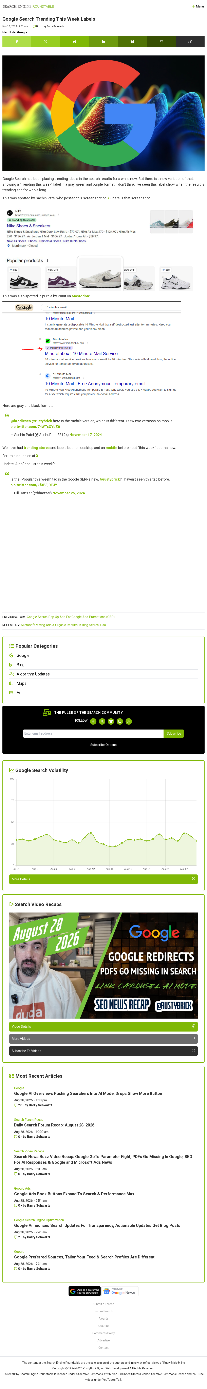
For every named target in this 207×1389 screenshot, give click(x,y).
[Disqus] (103, 558)
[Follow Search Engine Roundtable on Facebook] (93, 721)
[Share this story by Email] (161, 41)
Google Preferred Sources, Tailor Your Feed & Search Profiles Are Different (84, 1257)
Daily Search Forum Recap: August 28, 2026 (54, 1125)
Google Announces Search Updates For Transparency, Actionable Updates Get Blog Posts (97, 1225)
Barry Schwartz (55, 26)
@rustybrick (42, 421)
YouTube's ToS (111, 1379)
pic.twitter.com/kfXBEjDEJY (34, 485)
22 (20, 1105)
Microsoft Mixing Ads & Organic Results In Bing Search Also (63, 625)
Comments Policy (103, 1333)
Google (22, 32)
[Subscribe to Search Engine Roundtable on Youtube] (120, 721)
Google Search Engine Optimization (39, 1220)
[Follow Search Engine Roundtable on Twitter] (102, 721)
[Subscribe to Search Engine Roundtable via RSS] (129, 721)
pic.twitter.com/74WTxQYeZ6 (35, 426)
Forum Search (104, 1311)
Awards (104, 1318)
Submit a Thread (103, 1304)
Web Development (117, 1368)
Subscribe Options (103, 745)
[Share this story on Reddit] (74, 41)
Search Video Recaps (29, 1151)
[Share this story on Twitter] (45, 41)
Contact (103, 1347)
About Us (103, 1325)
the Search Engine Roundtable (61, 1362)
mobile (111, 448)
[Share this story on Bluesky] (132, 41)
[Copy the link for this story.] (190, 41)
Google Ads (22, 1188)
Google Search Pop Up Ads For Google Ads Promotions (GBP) (71, 617)
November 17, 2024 (86, 435)
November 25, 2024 (69, 493)
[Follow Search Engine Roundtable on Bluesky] (111, 721)
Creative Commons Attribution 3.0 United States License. (114, 1374)
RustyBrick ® (91, 1368)
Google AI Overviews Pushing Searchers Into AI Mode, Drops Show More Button (88, 1093)
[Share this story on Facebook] (16, 41)
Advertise (103, 1340)
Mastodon (80, 296)
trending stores (37, 448)
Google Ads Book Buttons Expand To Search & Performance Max (74, 1193)
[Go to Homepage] (28, 6)
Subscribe (174, 733)
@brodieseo (21, 421)
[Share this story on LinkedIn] (103, 41)
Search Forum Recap (28, 1120)
